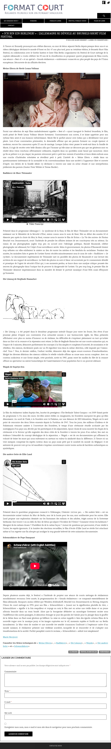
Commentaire (10, 671)
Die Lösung (76, 643)
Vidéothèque (105, 652)
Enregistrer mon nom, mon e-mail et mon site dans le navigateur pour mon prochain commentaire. (48, 727)
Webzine (33, 21)
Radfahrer (61, 643)
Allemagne (73, 652)
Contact (11, 25)
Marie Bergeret (81, 40)
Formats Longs (55, 21)
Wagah (89, 643)
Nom (7, 691)
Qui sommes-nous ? (11, 21)
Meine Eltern (45, 643)
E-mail (8, 702)
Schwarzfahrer (21, 646)
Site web (8, 713)
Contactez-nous (55, 746)
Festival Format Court (77, 21)
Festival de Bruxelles (89, 652)
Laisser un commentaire (97, 40)
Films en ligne (99, 21)
